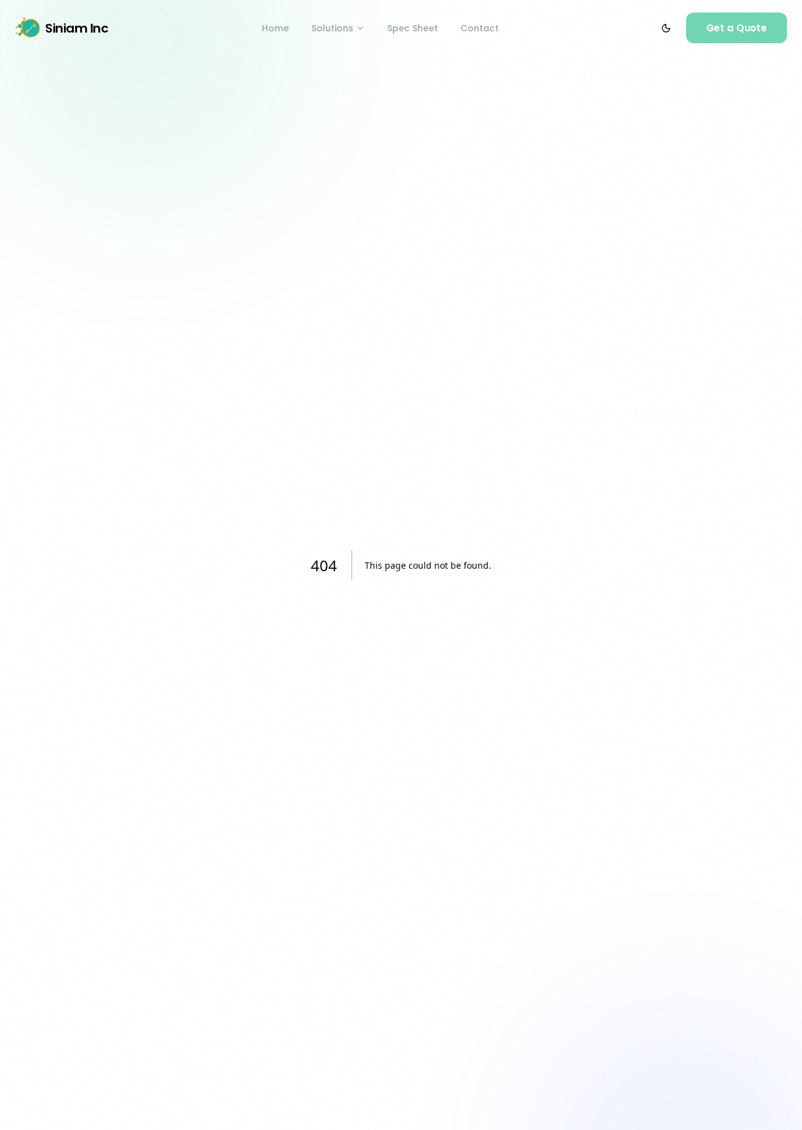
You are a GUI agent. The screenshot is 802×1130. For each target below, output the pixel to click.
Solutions (332, 28)
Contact (480, 28)
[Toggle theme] (666, 28)
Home (275, 28)
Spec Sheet (412, 28)
